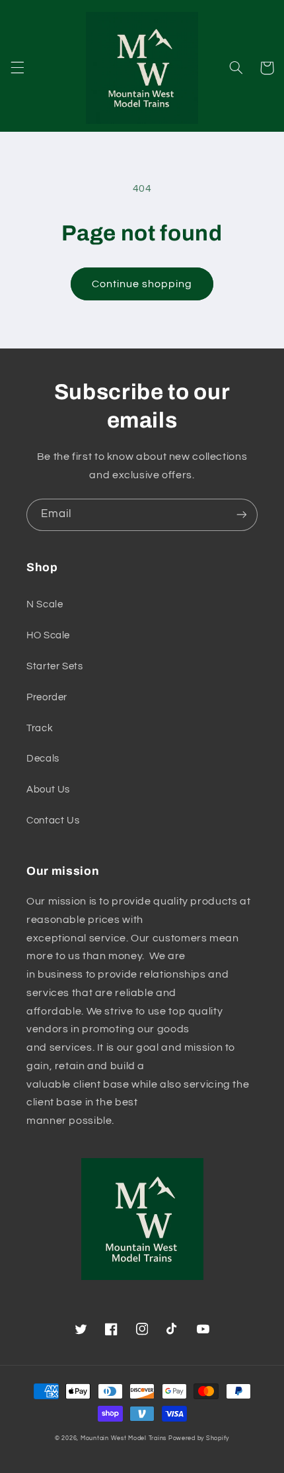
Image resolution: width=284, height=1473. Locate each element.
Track (39, 728)
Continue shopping (142, 284)
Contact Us (52, 820)
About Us (48, 789)
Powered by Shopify (198, 1438)
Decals (42, 759)
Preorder (46, 697)
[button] (17, 68)
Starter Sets (54, 666)
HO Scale (48, 635)
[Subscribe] (242, 515)
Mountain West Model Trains (123, 1438)
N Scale (44, 604)
